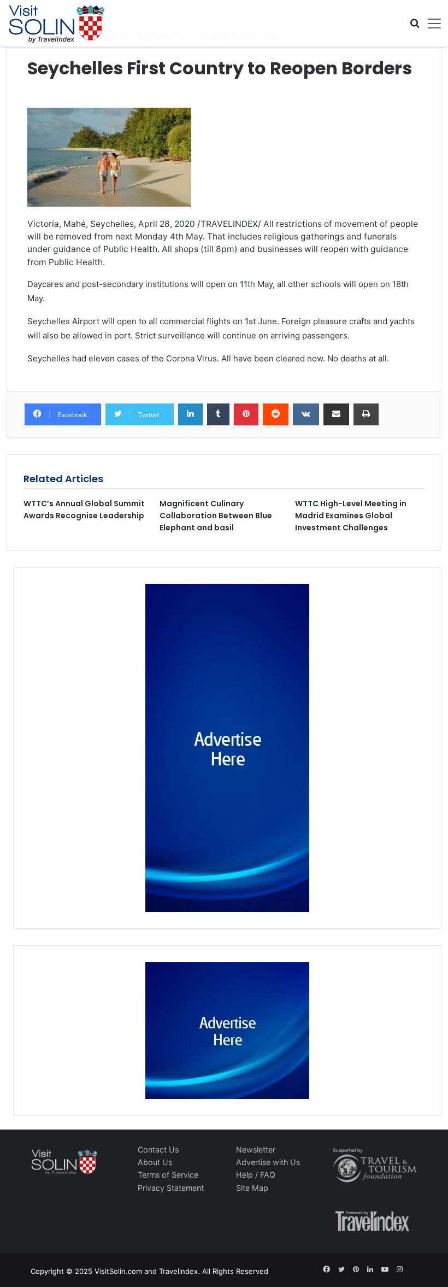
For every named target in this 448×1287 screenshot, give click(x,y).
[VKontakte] (306, 414)
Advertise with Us (268, 1162)
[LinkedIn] (190, 414)
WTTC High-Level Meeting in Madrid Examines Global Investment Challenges (350, 515)
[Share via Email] (336, 414)
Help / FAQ (255, 1174)
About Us (155, 1162)
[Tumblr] (218, 414)
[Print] (366, 414)
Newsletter (255, 1149)
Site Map (252, 1187)
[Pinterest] (246, 414)
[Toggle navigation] (430, 23)
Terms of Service (168, 1174)
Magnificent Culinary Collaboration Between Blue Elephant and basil (216, 515)
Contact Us (158, 1149)
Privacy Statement (171, 1187)
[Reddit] (275, 414)
